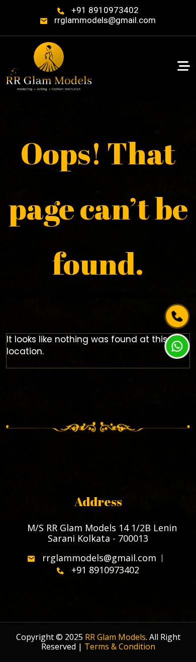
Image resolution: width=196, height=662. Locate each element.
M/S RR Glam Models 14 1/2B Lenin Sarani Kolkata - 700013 (101, 533)
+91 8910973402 (104, 10)
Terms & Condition (119, 646)
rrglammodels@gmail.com (104, 20)
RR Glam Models (115, 636)
